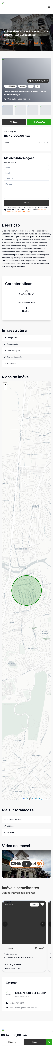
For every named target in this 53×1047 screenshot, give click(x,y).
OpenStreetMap (37, 799)
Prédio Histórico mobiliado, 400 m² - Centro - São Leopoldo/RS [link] (24, 44)
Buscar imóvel (9, 40)
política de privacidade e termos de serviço (26, 210)
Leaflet (26, 799)
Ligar (15, 122)
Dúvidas (12, 1042)
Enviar (26, 203)
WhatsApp (40, 122)
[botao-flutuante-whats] (49, 1042)
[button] (5, 384)
